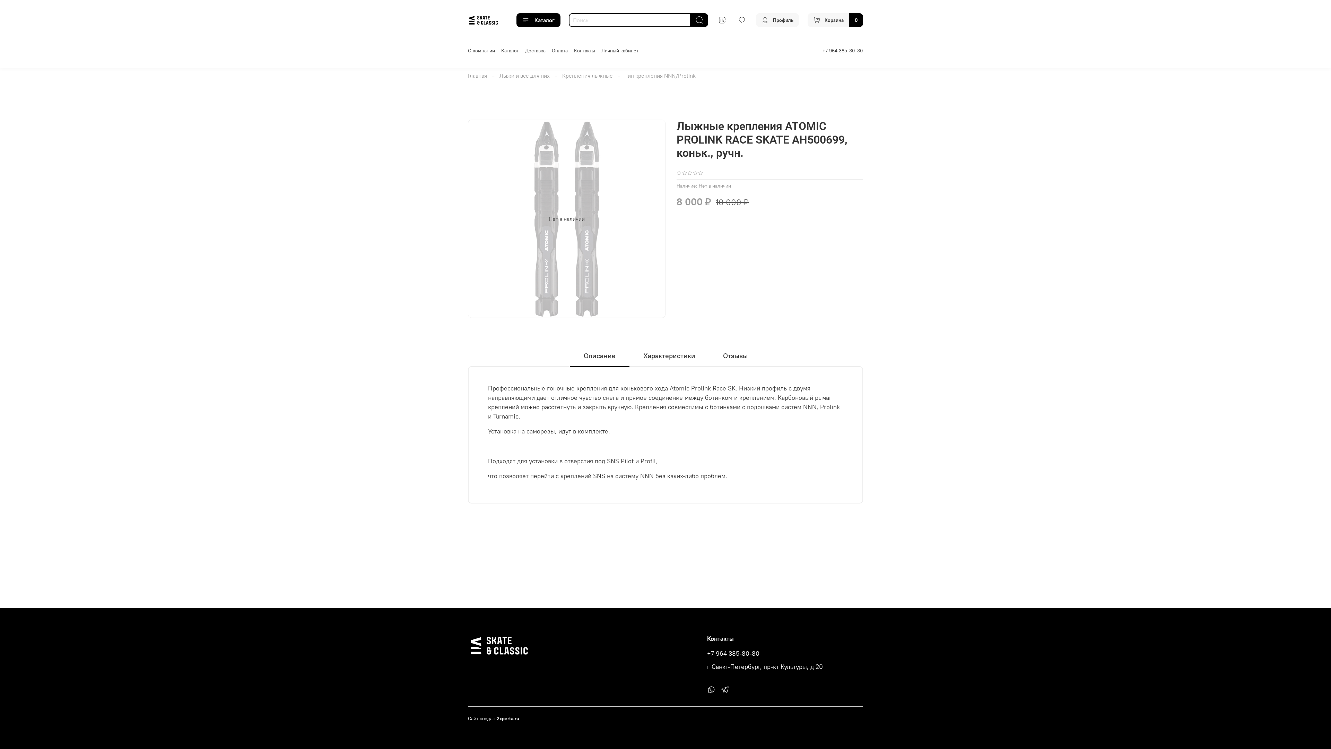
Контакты (584, 51)
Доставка (535, 51)
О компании (481, 51)
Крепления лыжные (587, 75)
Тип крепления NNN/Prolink (660, 75)
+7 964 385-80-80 (843, 51)
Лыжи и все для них (524, 75)
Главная (477, 75)
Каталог (544, 20)
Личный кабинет (619, 51)
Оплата (560, 51)
